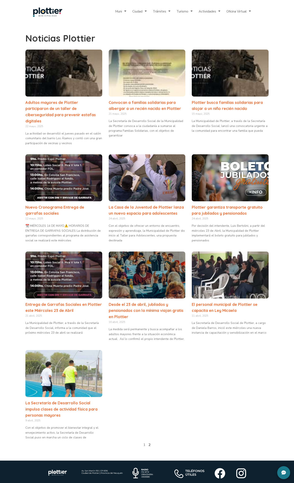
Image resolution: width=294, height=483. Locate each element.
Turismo (182, 11)
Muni (118, 11)
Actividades (207, 11)
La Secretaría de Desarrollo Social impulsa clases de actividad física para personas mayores (61, 409)
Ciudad (137, 11)
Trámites (159, 11)
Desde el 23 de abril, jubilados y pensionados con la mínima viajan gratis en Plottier (146, 310)
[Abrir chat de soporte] (283, 472)
